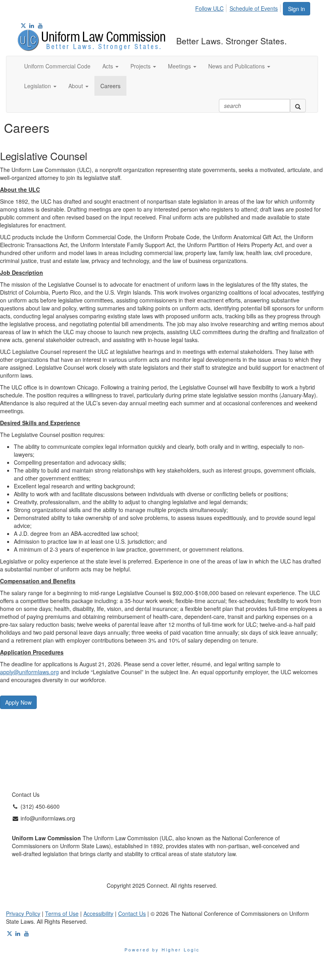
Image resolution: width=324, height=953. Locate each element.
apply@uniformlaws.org (29, 672)
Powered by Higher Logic (162, 949)
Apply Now (18, 702)
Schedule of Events (254, 8)
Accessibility (98, 913)
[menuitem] (211, 7)
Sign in (296, 9)
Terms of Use (62, 913)
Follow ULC (209, 8)
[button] (110, 66)
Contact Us (132, 913)
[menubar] (238, 7)
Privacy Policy (23, 913)
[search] (298, 105)
